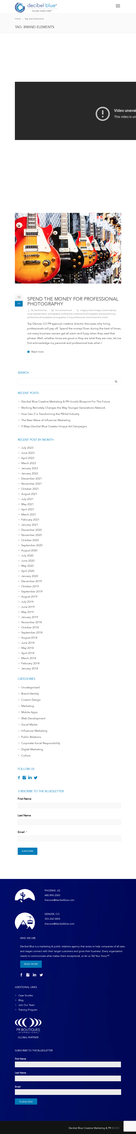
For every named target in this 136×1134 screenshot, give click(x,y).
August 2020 (29, 550)
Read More (31, 964)
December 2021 (31, 478)
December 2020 (31, 530)
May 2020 (27, 566)
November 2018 (31, 622)
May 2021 (27, 504)
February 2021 (30, 519)
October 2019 (30, 586)
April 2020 (27, 571)
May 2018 (27, 648)
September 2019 (31, 591)
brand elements (93, 317)
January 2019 (29, 617)
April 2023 (27, 458)
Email (22, 832)
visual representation (37, 314)
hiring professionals (76, 317)
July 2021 (27, 499)
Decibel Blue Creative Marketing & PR (90, 1128)
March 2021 (28, 514)
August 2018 (29, 637)
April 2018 (27, 653)
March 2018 (28, 658)
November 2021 (31, 483)
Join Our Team (26, 1005)
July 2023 (27, 448)
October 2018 (30, 627)
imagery (84, 310)
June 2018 (28, 643)
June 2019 (28, 607)
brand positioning (107, 314)
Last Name (24, 815)
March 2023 (28, 463)
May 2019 (27, 612)
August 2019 (29, 596)
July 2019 (27, 602)
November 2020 (31, 535)
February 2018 (30, 663)
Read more (37, 352)
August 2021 (29, 494)
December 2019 (31, 581)
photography (54, 314)
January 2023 (29, 468)
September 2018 (31, 632)
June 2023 (28, 453)
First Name (24, 799)
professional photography (86, 314)
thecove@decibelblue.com (59, 900)
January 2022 (29, 473)
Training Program (27, 1009)
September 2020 (31, 545)
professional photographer (39, 317)
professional (67, 314)
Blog (21, 1000)
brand (105, 317)
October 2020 (30, 540)
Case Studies (25, 995)
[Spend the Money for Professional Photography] (68, 248)
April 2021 (27, 509)
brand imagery (95, 310)
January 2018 (29, 668)
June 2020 (28, 560)
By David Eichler (39, 310)
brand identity (109, 310)
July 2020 (27, 555)
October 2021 (30, 489)
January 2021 (29, 525)
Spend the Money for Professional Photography (72, 301)
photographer (59, 317)
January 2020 (29, 576)
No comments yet (63, 310)
